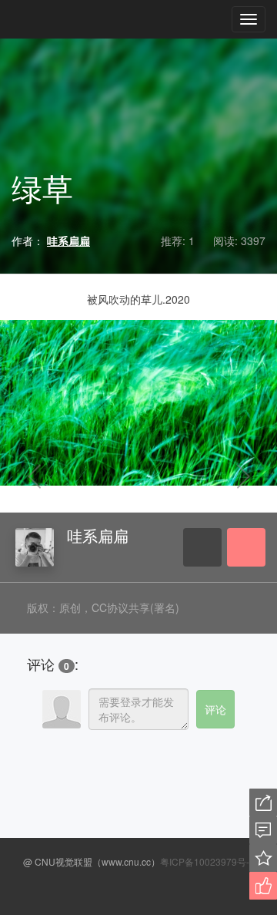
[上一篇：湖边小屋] (53, 477)
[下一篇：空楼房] (223, 477)
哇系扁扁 (97, 535)
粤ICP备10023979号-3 (207, 861)
